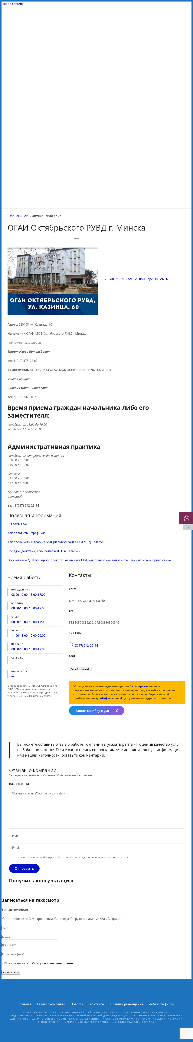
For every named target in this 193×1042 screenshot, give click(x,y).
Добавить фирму (161, 1004)
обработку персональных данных (51, 963)
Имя (14, 836)
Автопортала (139, 686)
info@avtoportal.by (113, 698)
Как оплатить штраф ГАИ (26, 533)
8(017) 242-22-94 (86, 645)
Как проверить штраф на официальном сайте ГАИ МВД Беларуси (56, 542)
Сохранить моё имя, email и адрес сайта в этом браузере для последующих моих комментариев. (71, 857)
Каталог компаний (51, 1004)
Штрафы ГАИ (17, 524)
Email (14, 848)
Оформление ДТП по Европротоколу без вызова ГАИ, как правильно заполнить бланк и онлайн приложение (89, 560)
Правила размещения (126, 1004)
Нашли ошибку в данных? (97, 710)
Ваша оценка (19, 784)
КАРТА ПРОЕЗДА (139, 279)
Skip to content (12, 4)
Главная (14, 216)
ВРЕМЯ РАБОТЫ (115, 279)
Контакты (97, 1004)
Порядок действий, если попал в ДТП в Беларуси (44, 551)
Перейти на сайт (80, 669)
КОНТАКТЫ (160, 279)
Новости (77, 1004)
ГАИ (26, 216)
